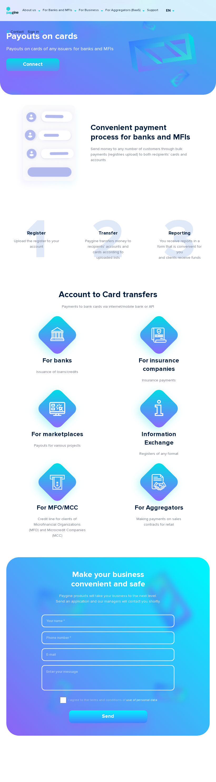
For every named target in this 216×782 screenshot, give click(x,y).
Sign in (34, 31)
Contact (16, 31)
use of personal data (141, 700)
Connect (33, 64)
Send (108, 716)
